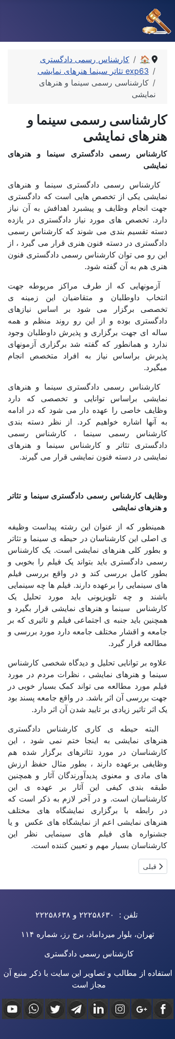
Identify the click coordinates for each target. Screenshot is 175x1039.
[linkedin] (98, 1009)
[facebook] (163, 1009)
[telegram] (77, 1009)
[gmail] (141, 1009)
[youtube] (12, 1009)
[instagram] (119, 1009)
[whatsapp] (33, 1009)
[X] (55, 1009)
